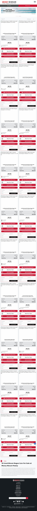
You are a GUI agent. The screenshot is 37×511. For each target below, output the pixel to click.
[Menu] (35, 1)
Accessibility (9, 506)
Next (5, 461)
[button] (35, 444)
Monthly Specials (18, 491)
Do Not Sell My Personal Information (28, 506)
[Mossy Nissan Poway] (9, 2)
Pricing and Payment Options (9, 56)
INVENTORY (18, 488)
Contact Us (4, 506)
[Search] (27, 498)
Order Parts (18, 495)
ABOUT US (18, 485)
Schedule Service (18, 494)
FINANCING (18, 487)
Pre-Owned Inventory (18, 490)
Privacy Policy (18, 506)
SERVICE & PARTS (18, 492)
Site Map (13, 506)
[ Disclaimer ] (33, 13)
